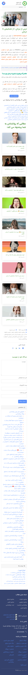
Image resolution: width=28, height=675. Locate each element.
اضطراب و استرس (22, 660)
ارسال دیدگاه (22, 401)
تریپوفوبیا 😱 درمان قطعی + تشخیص (17, 111)
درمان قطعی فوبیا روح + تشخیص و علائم (17, 109)
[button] (3, 3)
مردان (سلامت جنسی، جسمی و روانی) (13, 437)
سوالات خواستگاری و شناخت (18, 573)
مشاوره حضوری (23, 602)
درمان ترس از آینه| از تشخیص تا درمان (17, 116)
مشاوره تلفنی (11, 602)
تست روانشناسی (10, 605)
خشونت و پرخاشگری (8, 652)
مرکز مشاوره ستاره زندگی (18, 3)
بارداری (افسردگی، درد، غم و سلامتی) (13, 439)
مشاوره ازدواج (10, 599)
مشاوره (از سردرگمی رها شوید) (14, 427)
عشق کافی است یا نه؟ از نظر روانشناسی (12, 425)
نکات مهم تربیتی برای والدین (19, 579)
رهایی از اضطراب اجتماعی (19, 583)
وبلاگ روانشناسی (20, 414)
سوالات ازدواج (23, 640)
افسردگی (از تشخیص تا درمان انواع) (13, 512)
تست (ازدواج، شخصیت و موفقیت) (13, 433)
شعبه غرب (12, 619)
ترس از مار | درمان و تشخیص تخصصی (17, 119)
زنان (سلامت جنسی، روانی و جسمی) (13, 435)
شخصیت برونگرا (22, 652)
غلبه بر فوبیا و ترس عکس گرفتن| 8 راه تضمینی (15, 105)
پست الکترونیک (23, 385)
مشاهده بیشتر (13, 96)
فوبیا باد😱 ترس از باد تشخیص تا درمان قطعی (15, 112)
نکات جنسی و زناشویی (21, 646)
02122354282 (20, 632)
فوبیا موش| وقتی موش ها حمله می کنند (17, 114)
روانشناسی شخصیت (22, 605)
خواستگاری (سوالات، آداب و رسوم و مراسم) (13, 484)
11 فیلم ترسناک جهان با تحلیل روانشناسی (17, 107)
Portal (16, 670)
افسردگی (11, 655)
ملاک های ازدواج (9, 643)
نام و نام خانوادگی (23, 378)
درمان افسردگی (9, 581)
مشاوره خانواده (23, 599)
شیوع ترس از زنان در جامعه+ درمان (10, 67)
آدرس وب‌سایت (23, 393)
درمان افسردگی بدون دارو (19, 581)
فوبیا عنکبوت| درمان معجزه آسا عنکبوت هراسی (15, 118)
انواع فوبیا (21, 570)
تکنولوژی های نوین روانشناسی (16, 412)
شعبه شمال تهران (10, 617)
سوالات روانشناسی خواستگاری (18, 577)
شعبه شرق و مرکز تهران (9, 615)
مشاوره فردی (24, 608)
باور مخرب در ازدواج (22, 643)
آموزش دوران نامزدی (9, 640)
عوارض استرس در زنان (9, 583)
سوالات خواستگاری (20, 575)
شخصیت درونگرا (9, 649)
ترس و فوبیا (24, 665)
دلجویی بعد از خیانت (10, 575)
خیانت (25, 649)
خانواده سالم (11, 646)
